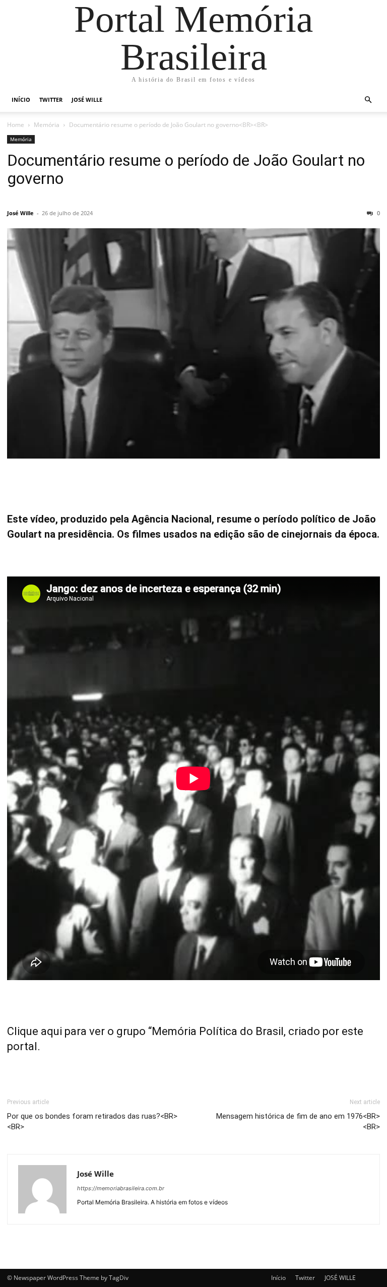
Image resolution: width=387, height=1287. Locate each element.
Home (15, 124)
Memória (46, 124)
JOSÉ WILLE (87, 99)
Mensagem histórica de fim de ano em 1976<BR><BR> (298, 1121)
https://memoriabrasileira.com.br (120, 1188)
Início (21, 99)
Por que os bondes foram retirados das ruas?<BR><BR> (92, 1121)
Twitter (50, 99)
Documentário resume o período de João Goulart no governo (186, 169)
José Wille (20, 213)
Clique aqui (34, 1031)
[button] (368, 100)
